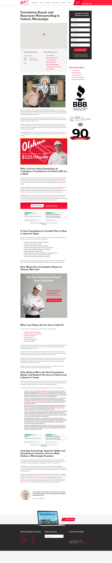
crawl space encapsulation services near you (34, 478)
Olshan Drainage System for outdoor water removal (53, 425)
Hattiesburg (51, 475)
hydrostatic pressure (28, 402)
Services (42, 2)
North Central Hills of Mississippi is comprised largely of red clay (40, 177)
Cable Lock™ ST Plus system (44, 392)
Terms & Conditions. (78, 57)
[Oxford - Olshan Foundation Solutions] (24, 2)
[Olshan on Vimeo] (83, 536)
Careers (33, 539)
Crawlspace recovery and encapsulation (33, 333)
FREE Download (69, 519)
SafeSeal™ (39, 415)
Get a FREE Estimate (37, 205)
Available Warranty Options (78, 77)
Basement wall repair (28, 337)
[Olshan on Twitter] (73, 536)
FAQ (33, 537)
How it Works (23, 539)
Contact (69, 2)
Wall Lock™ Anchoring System (38, 400)
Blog (33, 534)
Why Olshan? (35, 2)
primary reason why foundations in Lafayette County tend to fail (42, 195)
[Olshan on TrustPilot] (76, 536)
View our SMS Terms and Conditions (76, 543)
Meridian (59, 475)
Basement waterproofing (29, 335)
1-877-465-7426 (51, 206)
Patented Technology (76, 72)
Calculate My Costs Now (54, 300)
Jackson (46, 475)
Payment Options (56, 2)
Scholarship (34, 542)
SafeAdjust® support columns (55, 419)
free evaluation (38, 469)
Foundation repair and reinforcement (32, 332)
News (33, 536)
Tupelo (55, 475)
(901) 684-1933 (87, 4)
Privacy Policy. (84, 57)
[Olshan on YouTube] (79, 536)
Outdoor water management (30, 339)
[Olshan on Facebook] (70, 536)
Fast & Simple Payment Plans (78, 79)
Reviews (64, 2)
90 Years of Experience (77, 75)
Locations (48, 2)
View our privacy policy (82, 542)
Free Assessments (76, 70)
